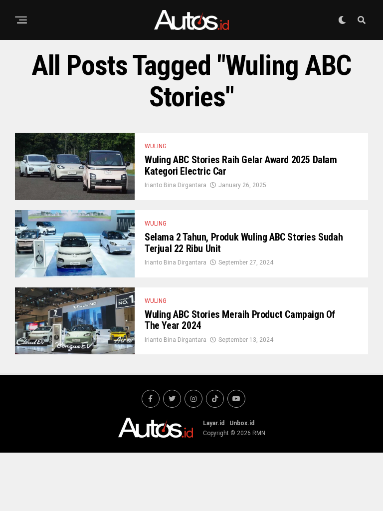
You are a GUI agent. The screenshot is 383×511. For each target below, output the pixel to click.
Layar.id (213, 423)
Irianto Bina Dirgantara (175, 185)
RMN (258, 433)
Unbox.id (241, 423)
